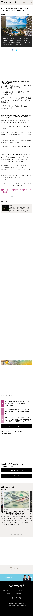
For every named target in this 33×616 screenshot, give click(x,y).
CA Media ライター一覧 (16, 470)
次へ (21, 196)
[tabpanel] (16, 512)
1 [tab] (11, 534)
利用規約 (5, 590)
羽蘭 (3, 14)
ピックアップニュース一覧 (16, 426)
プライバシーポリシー (22, 590)
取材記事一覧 (16, 475)
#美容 (2, 201)
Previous (2, 509)
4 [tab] (15, 534)
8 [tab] (21, 534)
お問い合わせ (6, 593)
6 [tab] (18, 534)
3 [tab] (14, 534)
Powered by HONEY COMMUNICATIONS (17, 605)
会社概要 (18, 593)
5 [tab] (17, 534)
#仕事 (7, 201)
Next (31, 509)
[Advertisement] (16, 64)
